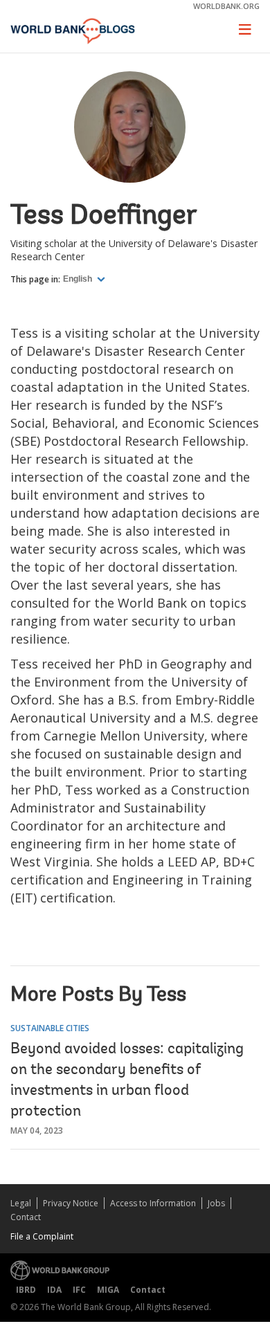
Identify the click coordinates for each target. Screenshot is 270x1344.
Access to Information (153, 1203)
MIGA (108, 1290)
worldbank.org (226, 6)
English (78, 279)
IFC (79, 1290)
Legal (20, 1203)
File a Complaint (41, 1236)
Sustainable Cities (49, 1028)
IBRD (26, 1290)
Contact (25, 1217)
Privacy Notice (70, 1203)
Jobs (216, 1203)
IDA (54, 1290)
